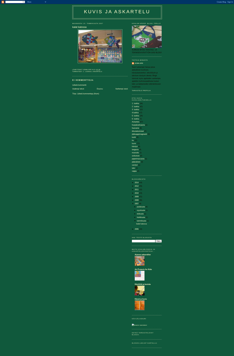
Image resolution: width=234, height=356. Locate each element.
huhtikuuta (141, 217)
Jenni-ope (139, 63)
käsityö (135, 146)
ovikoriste (135, 156)
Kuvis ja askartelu (117, 11)
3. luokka (135, 109)
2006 (137, 229)
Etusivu (100, 89)
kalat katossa (141, 224)
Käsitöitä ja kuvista (143, 284)
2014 (137, 183)
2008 (137, 200)
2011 (137, 190)
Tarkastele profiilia (141, 90)
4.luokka (135, 113)
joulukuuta (141, 207)
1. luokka (87, 71)
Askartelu (97, 71)
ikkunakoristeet (138, 131)
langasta (135, 150)
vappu (134, 171)
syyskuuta (141, 210)
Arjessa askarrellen (143, 255)
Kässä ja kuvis (141, 299)
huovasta (135, 128)
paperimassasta (138, 159)
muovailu (135, 153)
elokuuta (140, 214)
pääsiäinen (136, 162)
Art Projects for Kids (143, 269)
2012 (137, 186)
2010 (137, 193)
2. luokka (135, 107)
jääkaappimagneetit (139, 134)
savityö (135, 165)
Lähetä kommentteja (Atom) (88, 94)
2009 (137, 197)
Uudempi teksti (78, 89)
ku (133, 140)
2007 (137, 204)
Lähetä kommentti (79, 85)
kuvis (134, 143)
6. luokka (135, 119)
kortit (134, 137)
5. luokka (135, 116)
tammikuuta (142, 221)
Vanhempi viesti (121, 89)
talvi (133, 168)
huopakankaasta (138, 125)
